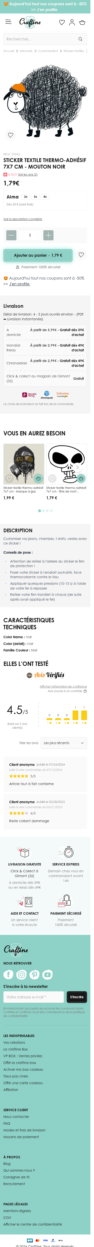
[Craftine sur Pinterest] (34, 975)
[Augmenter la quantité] (48, 235)
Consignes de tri (16, 1177)
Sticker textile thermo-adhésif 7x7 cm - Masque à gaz (23, 489)
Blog (6, 1164)
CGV (7, 1217)
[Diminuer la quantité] (11, 235)
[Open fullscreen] (45, 101)
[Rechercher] (80, 39)
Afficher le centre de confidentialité (32, 1224)
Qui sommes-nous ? (19, 1170)
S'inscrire (77, 997)
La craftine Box (15, 1049)
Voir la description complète (22, 219)
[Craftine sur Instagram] (21, 975)
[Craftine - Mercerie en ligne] (30, 22)
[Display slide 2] (43, 510)
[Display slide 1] (39, 510)
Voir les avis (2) (28, 174)
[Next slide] (77, 467)
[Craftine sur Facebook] (8, 975)
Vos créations (14, 1042)
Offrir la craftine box (19, 1063)
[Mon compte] (72, 22)
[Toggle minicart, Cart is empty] (82, 22)
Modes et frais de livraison (24, 1130)
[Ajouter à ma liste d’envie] (10, 135)
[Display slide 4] (51, 510)
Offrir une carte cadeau (23, 1083)
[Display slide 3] (47, 510)
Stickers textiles (38, 51)
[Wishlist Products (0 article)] (62, 22)
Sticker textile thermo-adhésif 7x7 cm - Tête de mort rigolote (66, 491)
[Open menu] (8, 22)
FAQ (6, 1123)
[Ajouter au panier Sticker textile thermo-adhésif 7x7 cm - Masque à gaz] (38, 478)
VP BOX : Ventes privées (22, 1056)
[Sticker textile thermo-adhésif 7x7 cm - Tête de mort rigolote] (66, 464)
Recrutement (14, 1184)
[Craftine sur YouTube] (47, 975)
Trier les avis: (29, 743)
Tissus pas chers (15, 1076)
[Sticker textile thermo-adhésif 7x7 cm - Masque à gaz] (23, 464)
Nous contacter (16, 1117)
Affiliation (10, 1090)
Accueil (8, 51)
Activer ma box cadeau (23, 1069)
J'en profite (47, 9)
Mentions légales (17, 1211)
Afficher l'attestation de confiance (63, 686)
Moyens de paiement (21, 1137)
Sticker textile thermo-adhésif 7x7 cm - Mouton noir (71, 51)
